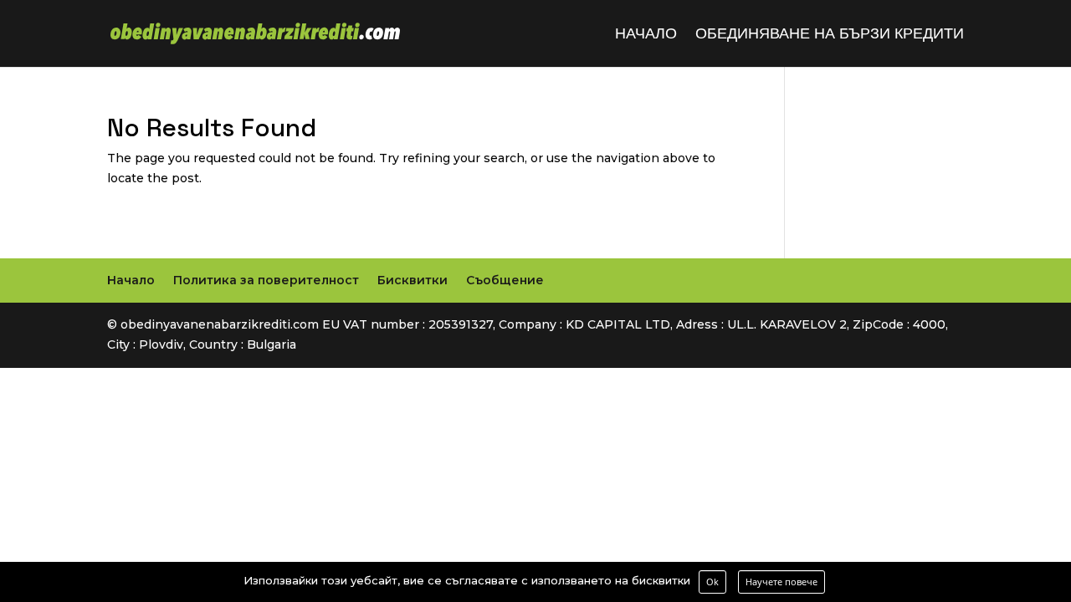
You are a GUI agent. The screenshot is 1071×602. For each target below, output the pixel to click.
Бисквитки (412, 280)
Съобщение (505, 280)
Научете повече (781, 581)
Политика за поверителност (266, 280)
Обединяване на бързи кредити (829, 35)
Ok (712, 581)
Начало (646, 35)
